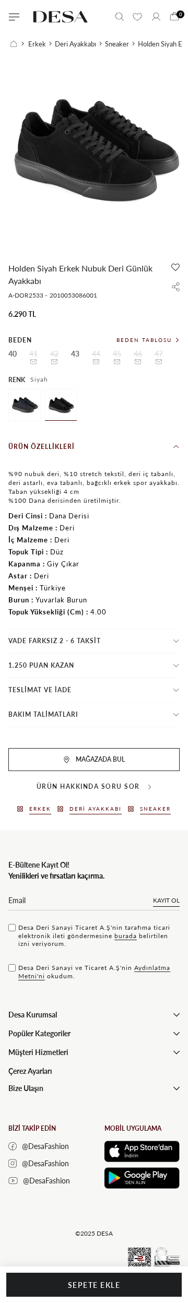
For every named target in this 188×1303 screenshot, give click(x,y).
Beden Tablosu (144, 340)
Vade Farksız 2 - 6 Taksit (54, 641)
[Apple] (142, 1151)
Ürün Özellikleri (41, 447)
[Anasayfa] (17, 43)
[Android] (142, 1178)
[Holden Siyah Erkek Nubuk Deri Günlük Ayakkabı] (60, 404)
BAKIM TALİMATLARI (43, 714)
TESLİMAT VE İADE (40, 690)
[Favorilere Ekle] (175, 267)
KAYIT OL (166, 900)
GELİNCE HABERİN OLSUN (33, 361)
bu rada (125, 936)
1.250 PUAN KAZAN (41, 665)
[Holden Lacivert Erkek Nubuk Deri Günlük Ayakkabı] (24, 404)
